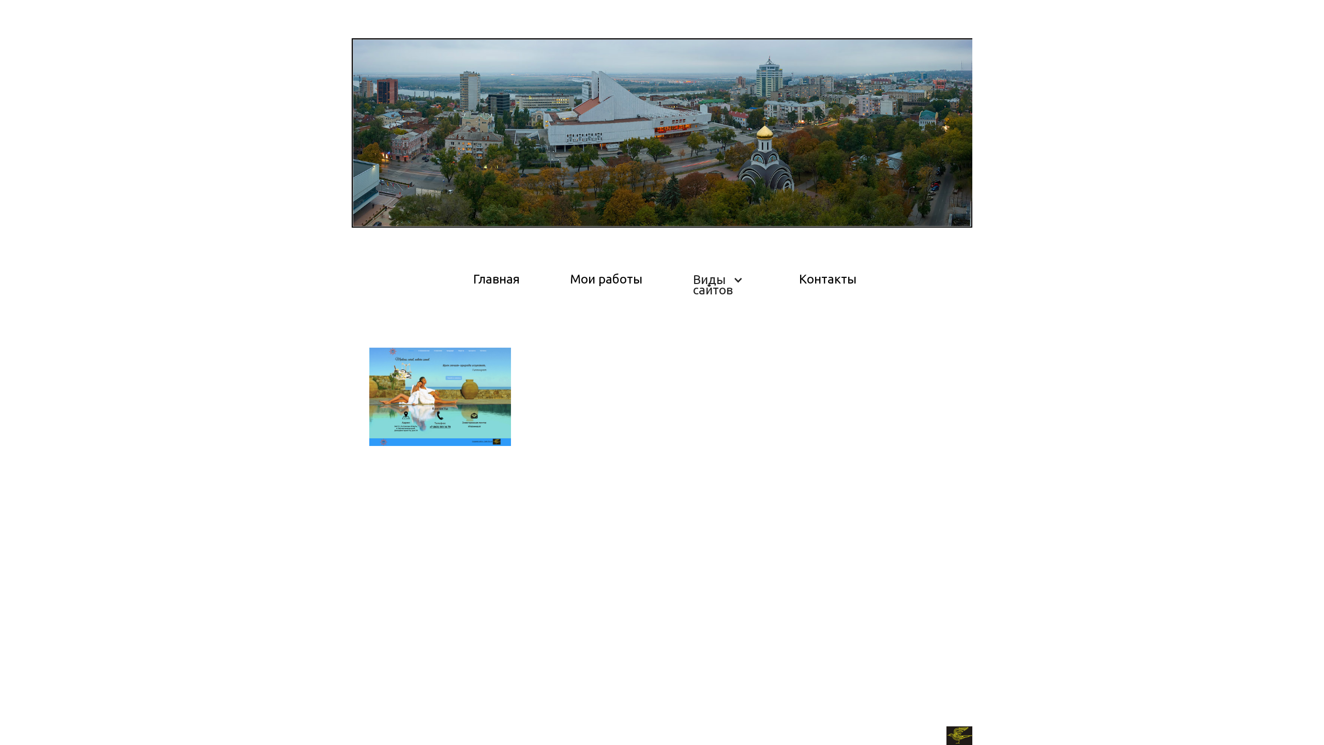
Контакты (827, 279)
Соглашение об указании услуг (536, 731)
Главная (496, 279)
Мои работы (606, 279)
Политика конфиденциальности (411, 731)
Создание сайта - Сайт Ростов (889, 738)
